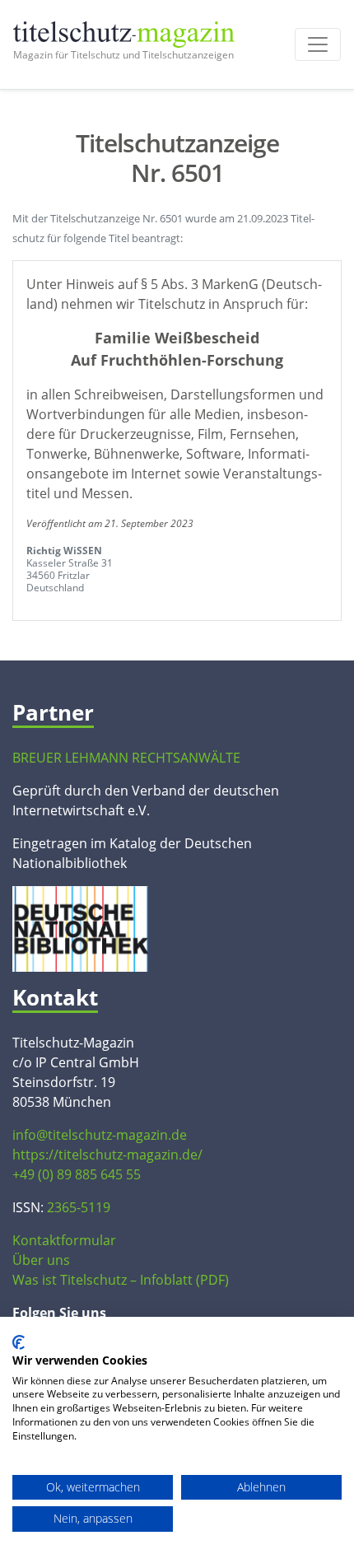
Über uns (41, 1260)
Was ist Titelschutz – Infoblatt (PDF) (120, 1280)
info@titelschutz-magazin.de (99, 1135)
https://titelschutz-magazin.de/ (107, 1155)
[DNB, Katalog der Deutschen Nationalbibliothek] (80, 927)
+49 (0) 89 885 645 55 (76, 1174)
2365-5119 (78, 1207)
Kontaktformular (64, 1240)
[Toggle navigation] (318, 44)
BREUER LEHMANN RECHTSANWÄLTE (126, 758)
